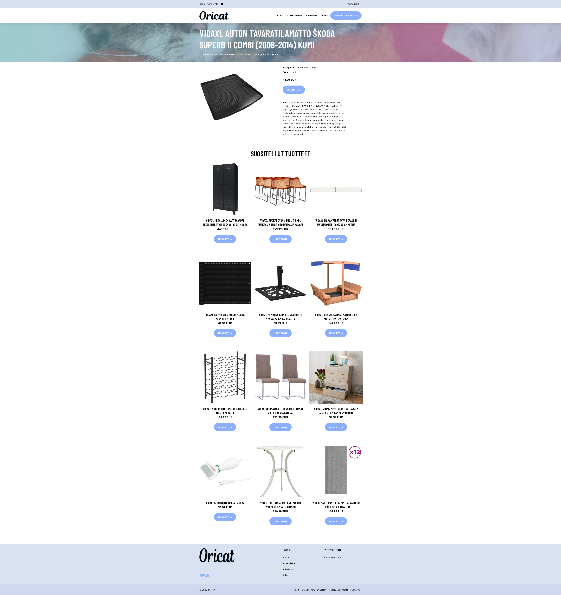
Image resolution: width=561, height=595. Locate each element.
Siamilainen (294, 15)
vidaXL (313, 67)
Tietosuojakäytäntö (338, 589)
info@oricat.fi (353, 3)
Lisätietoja (294, 89)
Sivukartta (355, 589)
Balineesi (311, 15)
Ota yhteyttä (308, 589)
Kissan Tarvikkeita (346, 15)
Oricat (279, 15)
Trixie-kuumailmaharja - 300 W (225, 503)
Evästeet (321, 589)
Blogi (324, 15)
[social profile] (222, 4)
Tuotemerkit (302, 67)
